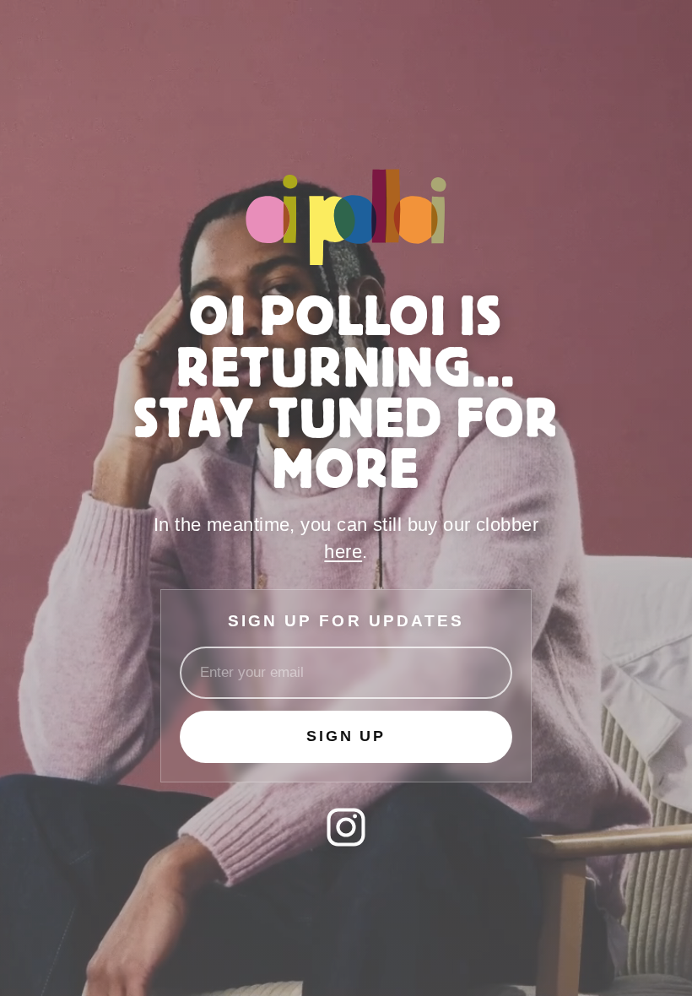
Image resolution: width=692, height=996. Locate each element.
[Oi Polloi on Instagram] (346, 827)
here (343, 551)
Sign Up (346, 736)
